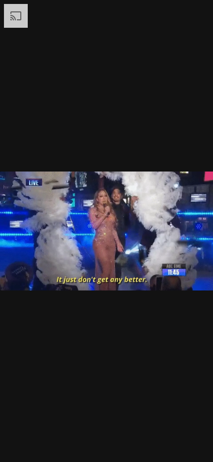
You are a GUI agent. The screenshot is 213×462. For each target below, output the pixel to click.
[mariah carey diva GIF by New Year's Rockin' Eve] (106, 231)
